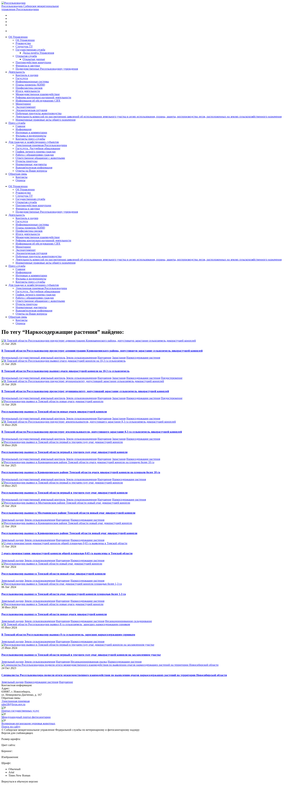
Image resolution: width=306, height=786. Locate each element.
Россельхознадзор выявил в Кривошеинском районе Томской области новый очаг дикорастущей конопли (69, 533)
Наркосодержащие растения (143, 357)
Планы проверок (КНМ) (30, 84)
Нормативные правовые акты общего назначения (45, 119)
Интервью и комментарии (31, 132)
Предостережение (171, 377)
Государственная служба (30, 49)
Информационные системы (32, 81)
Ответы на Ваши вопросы (31, 170)
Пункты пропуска (26, 161)
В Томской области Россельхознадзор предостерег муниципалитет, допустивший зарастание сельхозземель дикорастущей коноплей (85, 391)
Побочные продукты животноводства (38, 113)
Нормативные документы (31, 164)
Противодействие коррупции (33, 62)
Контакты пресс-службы (30, 138)
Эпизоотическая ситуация (31, 110)
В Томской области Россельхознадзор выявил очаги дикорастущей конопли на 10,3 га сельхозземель (65, 371)
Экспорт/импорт (26, 106)
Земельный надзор (12, 519)
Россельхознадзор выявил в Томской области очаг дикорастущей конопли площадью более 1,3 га (63, 594)
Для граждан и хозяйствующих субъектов (33, 142)
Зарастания (119, 357)
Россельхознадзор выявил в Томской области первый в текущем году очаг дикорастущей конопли (64, 452)
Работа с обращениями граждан (35, 154)
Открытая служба (26, 56)
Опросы (20, 180)
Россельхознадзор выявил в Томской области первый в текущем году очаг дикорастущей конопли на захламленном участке (81, 654)
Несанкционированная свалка (88, 661)
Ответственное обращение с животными (40, 157)
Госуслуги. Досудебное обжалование (38, 148)
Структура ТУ (24, 46)
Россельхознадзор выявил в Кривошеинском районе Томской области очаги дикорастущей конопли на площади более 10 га (80, 472)
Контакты (21, 177)
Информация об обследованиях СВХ (38, 100)
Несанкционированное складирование (128, 621)
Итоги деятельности (28, 91)
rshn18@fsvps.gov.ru (13, 704)
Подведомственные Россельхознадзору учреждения (47, 68)
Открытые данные (34, 59)
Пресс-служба (16, 122)
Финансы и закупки (28, 65)
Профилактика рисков (29, 87)
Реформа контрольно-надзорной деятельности (43, 97)
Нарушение (104, 357)
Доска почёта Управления (38, 52)
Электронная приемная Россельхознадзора (41, 145)
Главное (20, 126)
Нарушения (104, 377)
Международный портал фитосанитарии (26, 717)
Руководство (23, 43)
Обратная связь (17, 173)
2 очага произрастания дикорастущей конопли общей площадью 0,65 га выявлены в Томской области (66, 553)
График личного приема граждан (36, 151)
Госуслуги (22, 78)
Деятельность (16, 71)
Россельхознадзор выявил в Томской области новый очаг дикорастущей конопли (53, 573)
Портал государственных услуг (20, 710)
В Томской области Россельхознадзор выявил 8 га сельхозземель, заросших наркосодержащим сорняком (68, 634)
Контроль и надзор (27, 75)
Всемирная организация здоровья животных (28, 723)
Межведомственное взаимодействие (38, 94)
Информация (23, 129)
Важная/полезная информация (34, 167)
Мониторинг (23, 103)
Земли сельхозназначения (81, 357)
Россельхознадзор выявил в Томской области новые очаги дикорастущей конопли (54, 411)
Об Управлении (18, 36)
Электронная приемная (15, 701)
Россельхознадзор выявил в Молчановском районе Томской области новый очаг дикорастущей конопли (68, 512)
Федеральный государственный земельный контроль (33, 357)
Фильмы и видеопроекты (31, 135)
